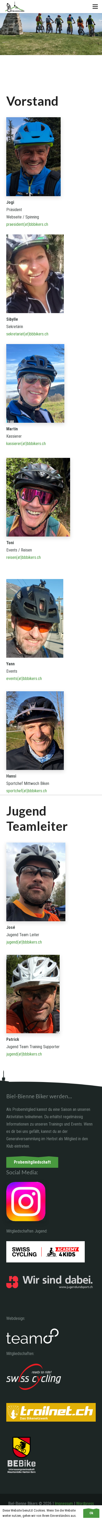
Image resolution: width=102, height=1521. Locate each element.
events (11, 678)
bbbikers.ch (39, 333)
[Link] (14, 6)
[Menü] (95, 6)
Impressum (64, 1503)
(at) (27, 333)
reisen (11, 557)
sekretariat (15, 333)
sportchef (14, 790)
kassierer (13, 443)
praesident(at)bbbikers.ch (27, 224)
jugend (11, 942)
